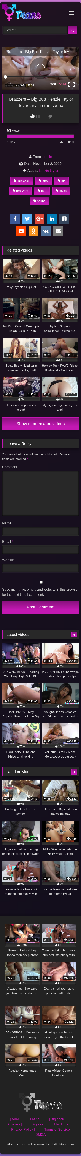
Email (7, 541)
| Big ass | (37, 1124)
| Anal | (15, 1119)
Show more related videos (40, 423)
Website (8, 560)
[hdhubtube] (33, 13)
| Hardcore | (61, 1124)
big (63, 180)
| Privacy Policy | (22, 1129)
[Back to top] (67, 1143)
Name (8, 523)
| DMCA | (40, 1135)
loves (63, 190)
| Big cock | (57, 1119)
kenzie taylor (48, 171)
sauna (41, 201)
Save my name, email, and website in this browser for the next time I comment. (40, 592)
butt (43, 190)
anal (45, 180)
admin (47, 157)
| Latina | (34, 1119)
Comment (9, 467)
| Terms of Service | (57, 1129)
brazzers (22, 190)
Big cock (23, 180)
